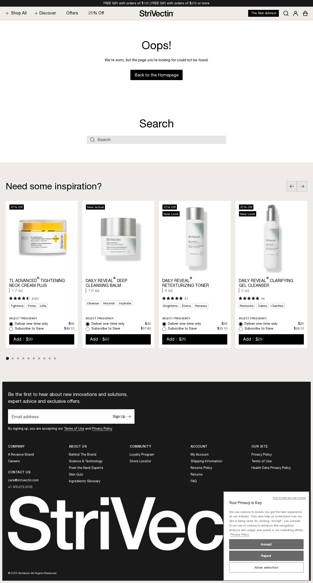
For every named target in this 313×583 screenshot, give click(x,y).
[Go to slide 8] (44, 358)
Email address (25, 417)
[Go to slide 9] (49, 358)
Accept (266, 544)
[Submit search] (92, 140)
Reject (266, 556)
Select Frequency (23, 318)
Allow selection (266, 567)
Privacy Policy (102, 428)
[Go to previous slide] (292, 186)
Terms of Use (74, 428)
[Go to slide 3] (18, 358)
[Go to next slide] (302, 186)
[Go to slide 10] (55, 358)
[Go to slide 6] (33, 358)
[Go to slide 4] (23, 358)
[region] (266, 536)
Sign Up (119, 416)
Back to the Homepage (156, 75)
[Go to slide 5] (28, 358)
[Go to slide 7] (39, 358)
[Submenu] (6, 13)
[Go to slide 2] (12, 358)
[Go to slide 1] (7, 358)
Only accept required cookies (289, 497)
